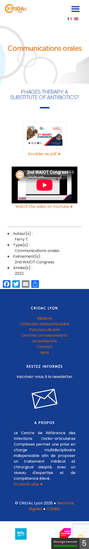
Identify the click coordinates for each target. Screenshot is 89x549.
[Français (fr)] (70, 18)
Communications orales (37, 250)
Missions (44, 318)
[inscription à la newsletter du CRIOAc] (44, 412)
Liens (44, 352)
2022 (19, 273)
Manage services (65, 542)
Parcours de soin (44, 329)
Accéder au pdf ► (44, 154)
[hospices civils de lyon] (21, 540)
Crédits (53, 509)
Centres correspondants (44, 335)
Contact (44, 346)
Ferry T (21, 239)
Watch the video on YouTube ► (44, 206)
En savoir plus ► (29, 484)
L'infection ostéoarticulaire (44, 324)
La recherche (44, 341)
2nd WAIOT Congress (34, 262)
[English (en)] (76, 18)
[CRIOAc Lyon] (15, 11)
